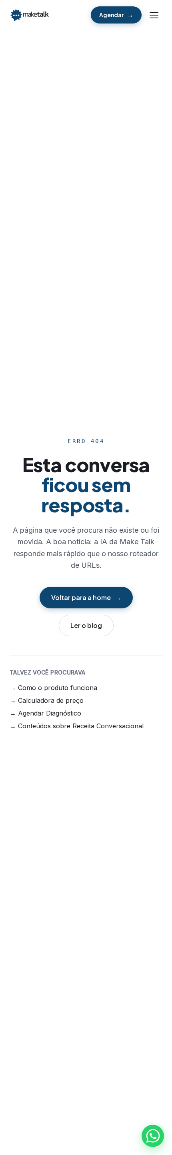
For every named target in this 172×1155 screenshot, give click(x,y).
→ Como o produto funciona (53, 688)
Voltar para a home (81, 597)
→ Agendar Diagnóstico (45, 713)
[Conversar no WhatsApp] (153, 1136)
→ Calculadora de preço (47, 700)
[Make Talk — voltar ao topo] (30, 15)
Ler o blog (86, 625)
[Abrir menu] (154, 15)
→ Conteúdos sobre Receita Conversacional (77, 726)
